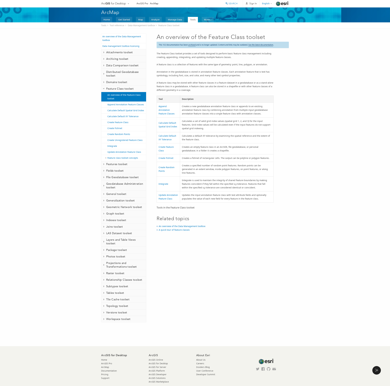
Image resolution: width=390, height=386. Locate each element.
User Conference (204, 370)
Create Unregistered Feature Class (125, 140)
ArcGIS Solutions (157, 378)
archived (192, 45)
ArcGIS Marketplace (159, 381)
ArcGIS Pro (142, 3)
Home (106, 19)
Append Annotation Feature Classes (125, 104)
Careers (200, 363)
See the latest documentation (260, 45)
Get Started (124, 19)
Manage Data (175, 19)
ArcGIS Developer (158, 374)
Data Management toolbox (141, 25)
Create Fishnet (114, 128)
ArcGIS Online (156, 359)
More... (207, 19)
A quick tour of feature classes (174, 229)
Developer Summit (205, 374)
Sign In (253, 3)
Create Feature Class (117, 122)
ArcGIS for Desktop (158, 363)
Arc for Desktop (113, 3)
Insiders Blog (203, 367)
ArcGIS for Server (157, 367)
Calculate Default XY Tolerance (122, 116)
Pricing (104, 374)
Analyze (155, 19)
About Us (201, 359)
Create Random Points (118, 134)
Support (105, 378)
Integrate (112, 146)
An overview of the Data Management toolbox (121, 38)
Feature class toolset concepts (122, 157)
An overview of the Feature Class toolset (124, 96)
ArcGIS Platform (157, 370)
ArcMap (154, 3)
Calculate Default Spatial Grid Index (125, 110)
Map (140, 19)
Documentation (109, 370)
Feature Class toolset (168, 25)
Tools (193, 19)
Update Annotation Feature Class (124, 151)
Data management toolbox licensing (120, 46)
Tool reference (117, 25)
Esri (282, 3)
